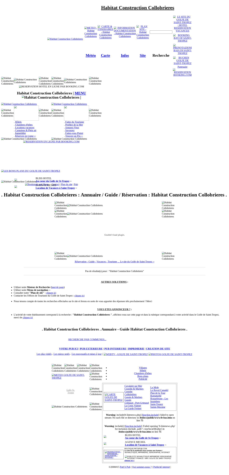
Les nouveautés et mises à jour (87, 354)
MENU (80, 93)
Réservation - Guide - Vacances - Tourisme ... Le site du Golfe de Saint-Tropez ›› (114, 261)
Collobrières (130, 394)
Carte (105, 55)
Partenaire (182, 67)
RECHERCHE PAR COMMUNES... (87, 339)
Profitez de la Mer (74, 124)
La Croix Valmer (132, 405)
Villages (143, 367)
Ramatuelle (155, 395)
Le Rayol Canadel (159, 390)
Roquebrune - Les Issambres (159, 400)
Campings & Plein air (25, 130)
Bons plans (142, 376)
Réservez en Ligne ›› (25, 136)
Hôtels (18, 122)
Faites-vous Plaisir (74, 133)
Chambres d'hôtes (24, 124)
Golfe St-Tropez (71, 391)
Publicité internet (161, 467)
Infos (125, 55)
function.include (150, 415)
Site (143, 55)
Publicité (143, 379)
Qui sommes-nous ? (142, 467)
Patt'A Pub (125, 467)
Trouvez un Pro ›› (74, 136)
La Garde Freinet (132, 408)
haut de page (57, 287)
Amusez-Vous (72, 127)
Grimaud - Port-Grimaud (136, 403)
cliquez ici (51, 292)
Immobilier (20, 133)
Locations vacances (24, 127)
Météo (91, 55)
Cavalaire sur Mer (133, 386)
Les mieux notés (62, 354)
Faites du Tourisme (74, 122)
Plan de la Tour (157, 393)
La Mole (154, 387)
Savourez (69, 130)
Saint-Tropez (156, 404)
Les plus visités (44, 354)
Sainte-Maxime (157, 407)
